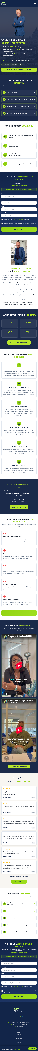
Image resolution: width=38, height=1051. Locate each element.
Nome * (3, 193)
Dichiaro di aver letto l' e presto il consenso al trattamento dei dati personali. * (18, 220)
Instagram (19, 1034)
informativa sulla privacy (18, 219)
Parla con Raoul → (19, 507)
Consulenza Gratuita (19, 766)
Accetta (32, 1048)
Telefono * (3, 200)
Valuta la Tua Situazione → (19, 342)
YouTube (19, 1036)
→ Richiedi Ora (19, 882)
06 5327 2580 (16, 1024)
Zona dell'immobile (9, 212)
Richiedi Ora (19, 229)
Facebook (19, 1032)
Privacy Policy (19, 1038)
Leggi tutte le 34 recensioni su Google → (19, 876)
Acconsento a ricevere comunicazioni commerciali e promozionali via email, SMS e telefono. (20, 224)
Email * (3, 206)
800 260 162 (24, 1024)
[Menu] (35, 3)
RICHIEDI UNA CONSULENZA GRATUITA (19, 70)
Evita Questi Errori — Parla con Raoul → (19, 613)
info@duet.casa (20, 1026)
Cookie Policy (19, 1040)
